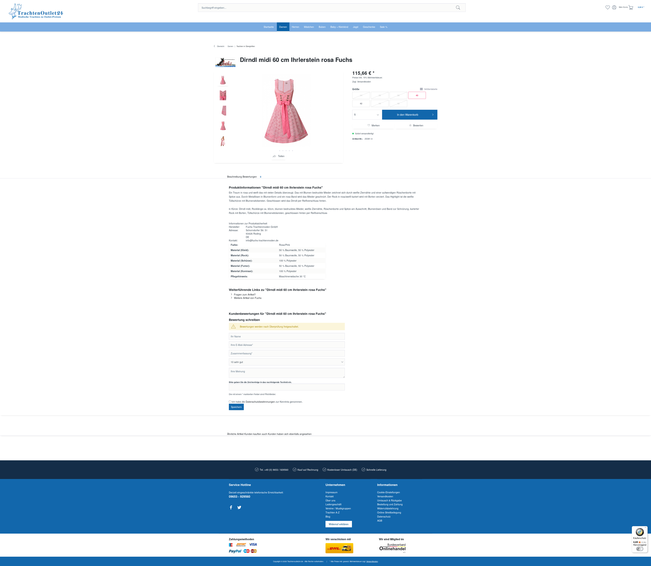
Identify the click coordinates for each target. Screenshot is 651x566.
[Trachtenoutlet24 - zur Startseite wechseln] (36, 11)
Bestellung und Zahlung (390, 504)
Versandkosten (364, 81)
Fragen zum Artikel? (245, 294)
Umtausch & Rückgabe (389, 500)
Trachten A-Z (333, 512)
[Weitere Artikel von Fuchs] (225, 62)
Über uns (330, 500)
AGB (379, 520)
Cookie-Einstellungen (388, 492)
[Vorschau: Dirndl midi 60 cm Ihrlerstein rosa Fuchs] (223, 80)
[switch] (639, 549)
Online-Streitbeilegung (389, 512)
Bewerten (417, 125)
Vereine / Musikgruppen (338, 508)
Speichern (236, 407)
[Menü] (646, 528)
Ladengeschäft (333, 504)
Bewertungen (252, 176)
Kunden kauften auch (255, 434)
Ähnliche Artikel (235, 434)
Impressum (332, 492)
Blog (328, 516)
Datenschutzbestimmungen (260, 401)
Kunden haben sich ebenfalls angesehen (290, 434)
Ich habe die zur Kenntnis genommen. (267, 401)
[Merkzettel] (607, 7)
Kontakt (330, 496)
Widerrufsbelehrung (387, 508)
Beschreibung (234, 176)
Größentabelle (430, 89)
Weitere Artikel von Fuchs (247, 298)
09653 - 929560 (239, 496)
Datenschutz (384, 516)
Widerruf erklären (339, 524)
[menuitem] (332, 7)
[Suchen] (458, 7)
